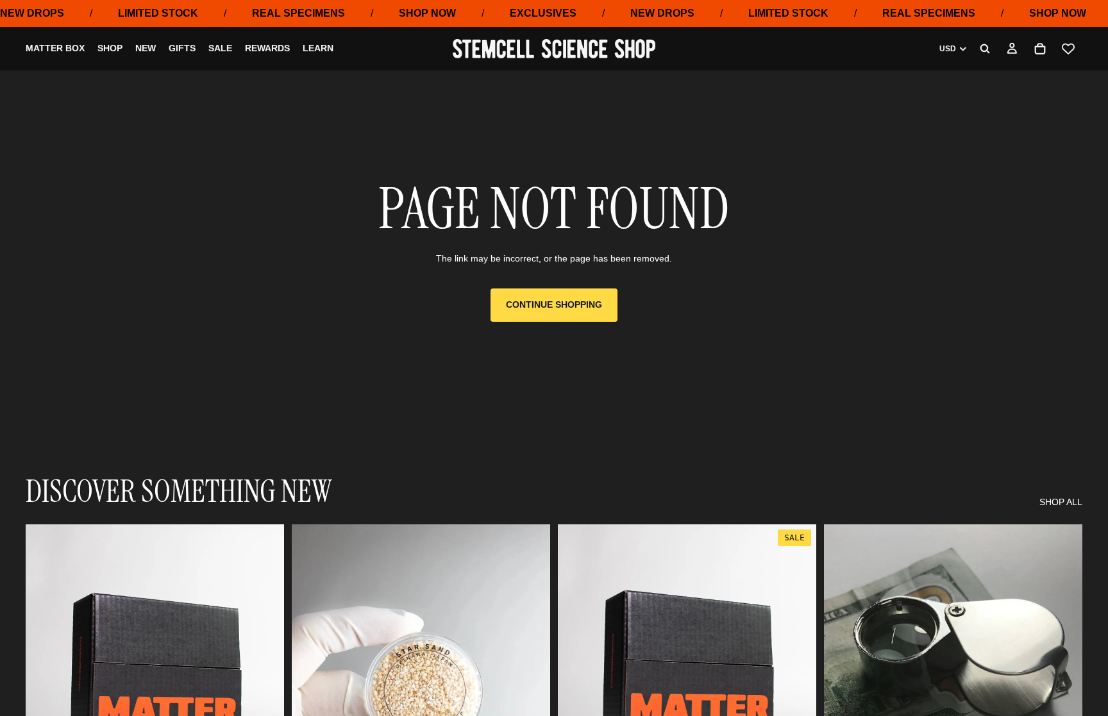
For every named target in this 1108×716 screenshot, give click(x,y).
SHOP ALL (1060, 502)
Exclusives (543, 13)
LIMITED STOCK (158, 13)
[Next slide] (531, 686)
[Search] (985, 49)
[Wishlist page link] (1068, 48)
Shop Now (427, 13)
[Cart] (1040, 49)
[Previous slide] (311, 686)
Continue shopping (554, 304)
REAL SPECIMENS (298, 13)
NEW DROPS (32, 13)
